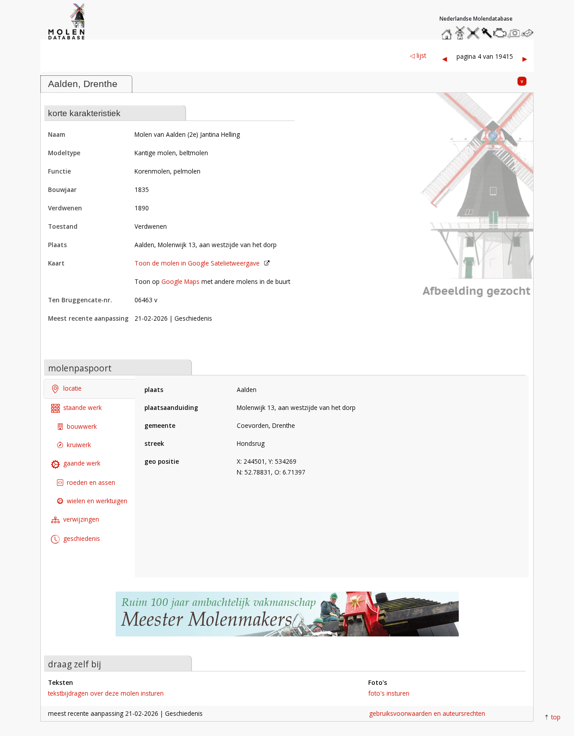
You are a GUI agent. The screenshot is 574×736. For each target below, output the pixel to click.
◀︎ (444, 58)
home (448, 30)
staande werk (82, 407)
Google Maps (180, 281)
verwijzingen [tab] (81, 519)
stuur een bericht (529, 32)
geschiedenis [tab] (81, 538)
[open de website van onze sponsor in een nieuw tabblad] (287, 619)
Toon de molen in (197, 263)
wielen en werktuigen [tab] (97, 500)
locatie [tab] (72, 388)
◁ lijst (418, 55)
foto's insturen (388, 693)
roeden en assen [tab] (91, 482)
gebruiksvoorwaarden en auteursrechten (427, 713)
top (556, 717)
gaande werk (81, 463)
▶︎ (524, 58)
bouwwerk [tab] (82, 426)
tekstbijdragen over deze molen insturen (106, 693)
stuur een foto (514, 32)
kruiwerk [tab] (79, 444)
